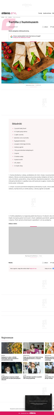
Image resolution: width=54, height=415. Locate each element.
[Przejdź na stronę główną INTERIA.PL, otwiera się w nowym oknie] (6, 13)
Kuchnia (10, 17)
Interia (2, 17)
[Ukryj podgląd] (51, 394)
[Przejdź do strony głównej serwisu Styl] (14, 13)
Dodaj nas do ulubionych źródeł (27, 37)
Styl (6, 17)
